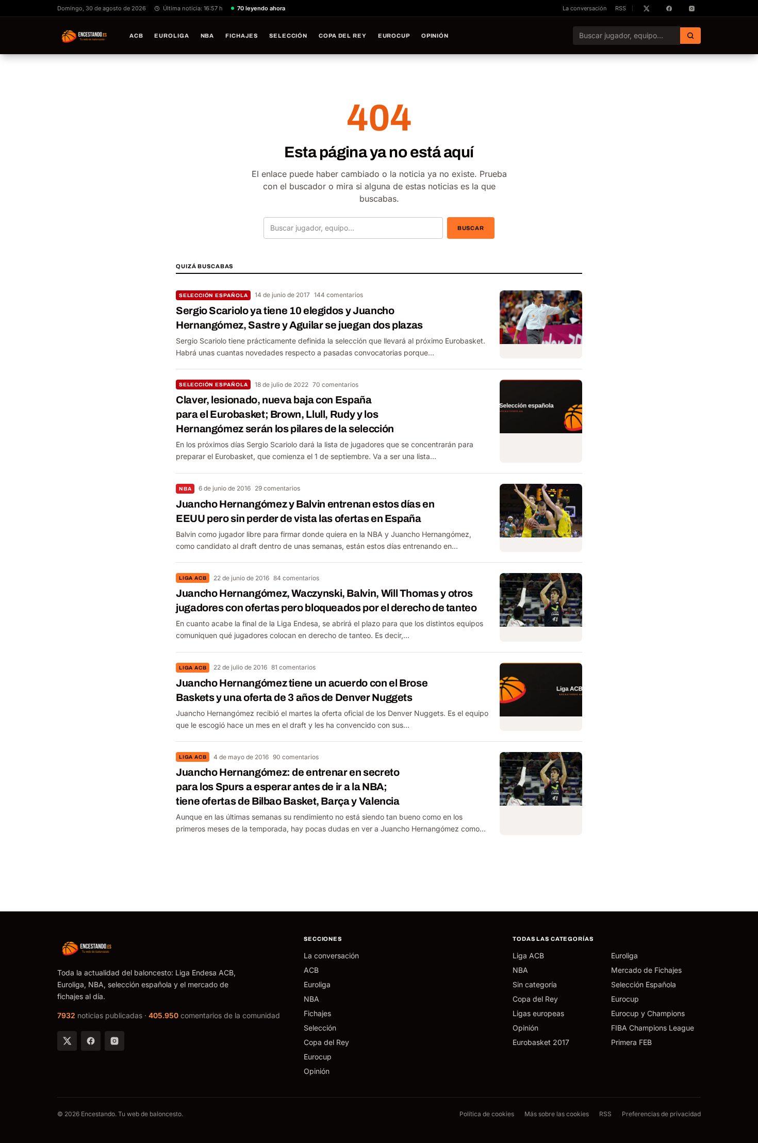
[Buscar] (690, 35)
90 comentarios (296, 757)
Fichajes (241, 35)
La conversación (585, 8)
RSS (620, 8)
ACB (136, 35)
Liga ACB (192, 578)
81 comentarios (293, 667)
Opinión (435, 35)
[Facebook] (91, 1041)
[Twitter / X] (67, 1041)
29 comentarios (277, 488)
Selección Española (213, 295)
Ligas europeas (538, 1013)
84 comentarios (296, 578)
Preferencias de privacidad (661, 1114)
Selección (288, 35)
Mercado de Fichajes (646, 970)
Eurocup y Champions (648, 1013)
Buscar (470, 228)
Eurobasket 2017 (541, 1042)
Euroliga (171, 35)
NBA (208, 35)
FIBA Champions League (652, 1027)
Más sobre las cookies (556, 1114)
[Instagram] (114, 1041)
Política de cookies (486, 1114)
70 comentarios (335, 384)
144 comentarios (338, 295)
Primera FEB (631, 1042)
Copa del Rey (343, 35)
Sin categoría (535, 984)
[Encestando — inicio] (84, 35)
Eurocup (394, 35)
